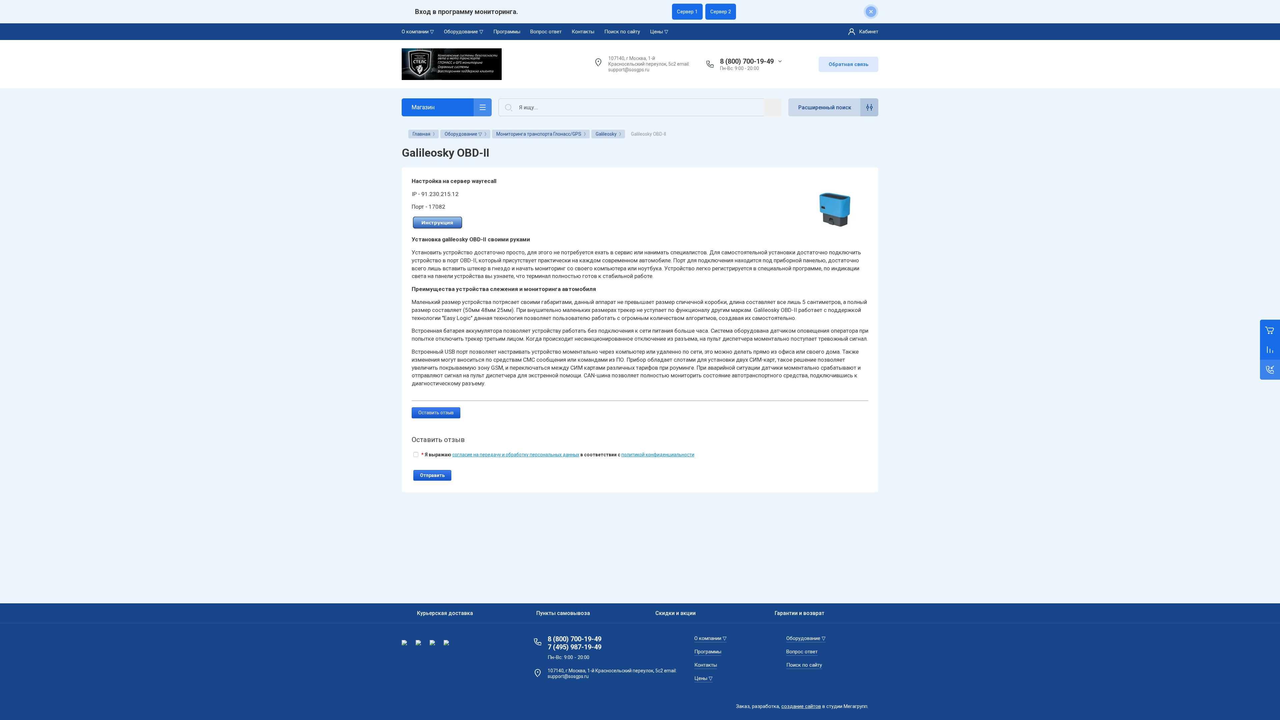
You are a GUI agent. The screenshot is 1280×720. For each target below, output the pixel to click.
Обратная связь (848, 64)
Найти (773, 107)
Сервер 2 (720, 12)
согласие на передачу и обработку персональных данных (515, 454)
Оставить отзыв (436, 412)
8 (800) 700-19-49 (747, 61)
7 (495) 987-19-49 (574, 647)
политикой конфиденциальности (657, 454)
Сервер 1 (687, 12)
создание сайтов (801, 706)
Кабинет (868, 32)
